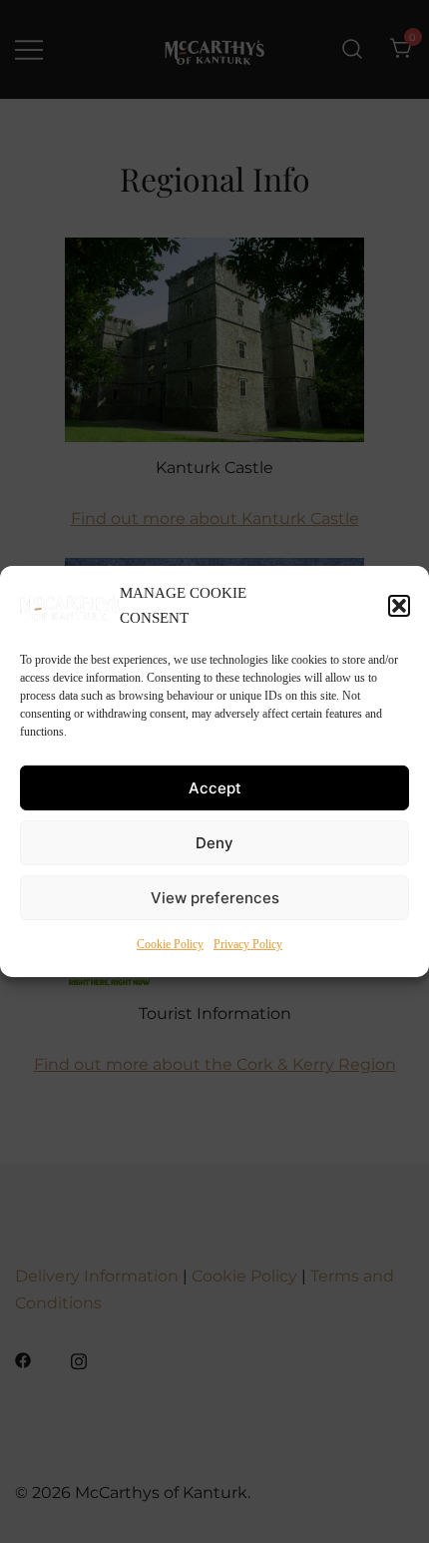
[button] (399, 606)
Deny (214, 842)
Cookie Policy (170, 944)
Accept (215, 787)
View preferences (215, 897)
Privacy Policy (248, 944)
